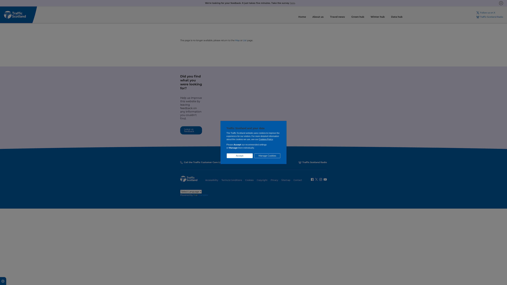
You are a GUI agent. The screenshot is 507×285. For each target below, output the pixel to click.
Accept (239, 156)
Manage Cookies (267, 156)
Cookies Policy (266, 139)
